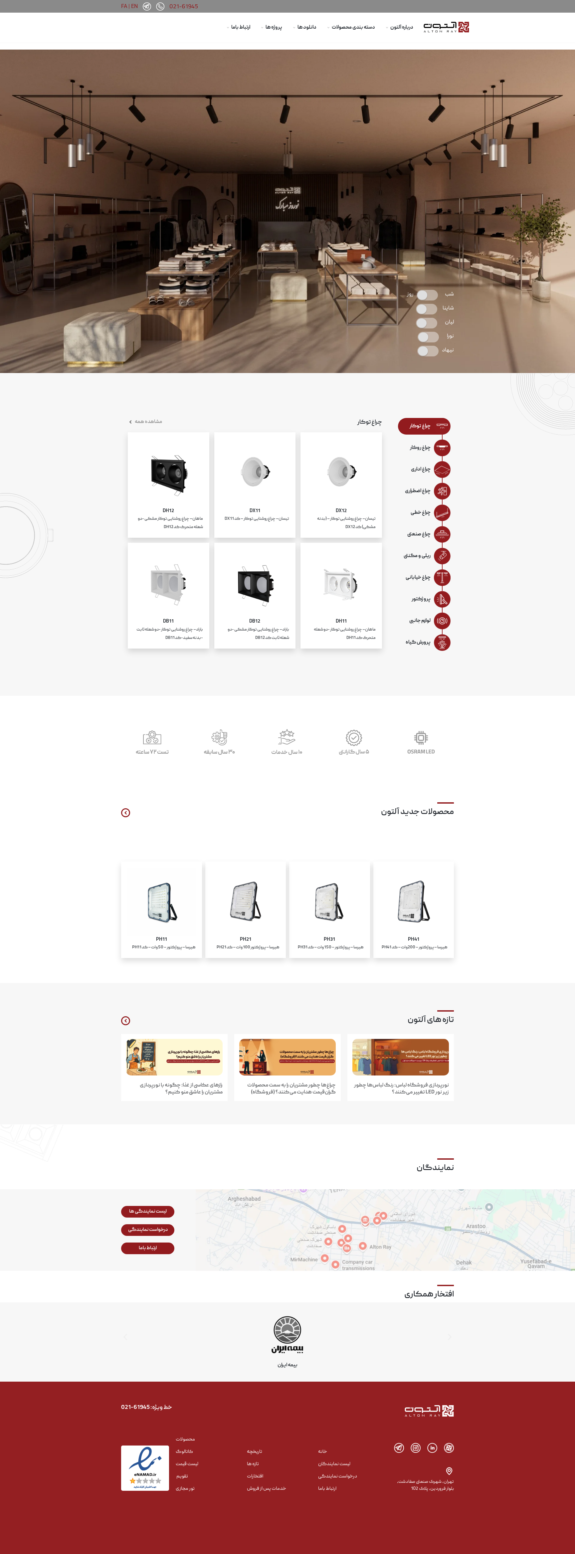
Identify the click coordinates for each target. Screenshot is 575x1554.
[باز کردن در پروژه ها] (262, 28)
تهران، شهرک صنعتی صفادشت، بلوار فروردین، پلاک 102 (425, 1485)
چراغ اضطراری (418, 491)
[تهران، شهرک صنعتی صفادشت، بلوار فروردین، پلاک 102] (449, 1471)
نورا (450, 336)
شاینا (448, 308)
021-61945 (183, 7)
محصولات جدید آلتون (417, 812)
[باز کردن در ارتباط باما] (228, 28)
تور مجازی (185, 1488)
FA (124, 6)
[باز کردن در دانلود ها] (294, 28)
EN (134, 6)
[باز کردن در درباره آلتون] (387, 28)
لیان (449, 322)
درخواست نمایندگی (337, 1476)
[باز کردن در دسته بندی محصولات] (328, 28)
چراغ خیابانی (418, 577)
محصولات (185, 1439)
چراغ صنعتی (419, 534)
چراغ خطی (421, 512)
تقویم (182, 1476)
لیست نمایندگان (334, 1464)
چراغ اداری (421, 469)
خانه (322, 1452)
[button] (125, 1337)
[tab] (420, 426)
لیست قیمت (187, 1464)
